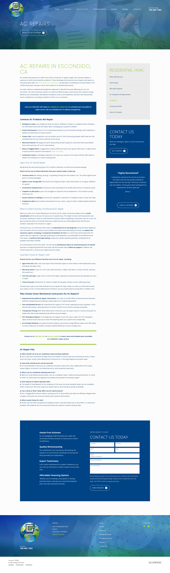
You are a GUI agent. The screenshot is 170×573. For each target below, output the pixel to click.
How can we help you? (95, 465)
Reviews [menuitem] (125, 9)
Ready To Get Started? (31, 33)
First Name (93, 443)
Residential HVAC (105, 534)
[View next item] (130, 197)
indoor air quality (57, 151)
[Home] (16, 9)
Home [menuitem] (57, 9)
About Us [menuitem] (67, 9)
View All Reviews (126, 205)
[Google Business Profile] (148, 526)
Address (92, 454)
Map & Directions (58, 534)
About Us (102, 530)
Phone (92, 449)
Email (117, 449)
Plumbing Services (105, 538)
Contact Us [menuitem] (137, 9)
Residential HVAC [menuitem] (82, 9)
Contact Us (103, 546)
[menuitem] (128, 77)
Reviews (102, 542)
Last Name (118, 443)
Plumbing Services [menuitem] (99, 9)
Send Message (98, 488)
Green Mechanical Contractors (48, 83)
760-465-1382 (155, 10)
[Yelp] (144, 526)
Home (101, 526)
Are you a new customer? (96, 460)
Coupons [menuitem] (114, 9)
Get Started (117, 151)
